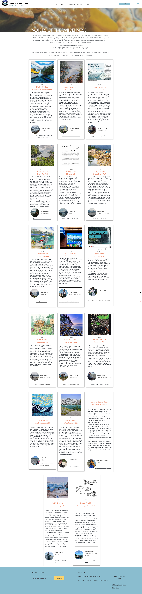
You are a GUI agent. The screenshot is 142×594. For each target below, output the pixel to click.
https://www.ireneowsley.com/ (42, 219)
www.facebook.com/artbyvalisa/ (100, 384)
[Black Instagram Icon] (140, 295)
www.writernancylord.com (70, 218)
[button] (137, 3)
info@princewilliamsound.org (92, 576)
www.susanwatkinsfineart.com (71, 136)
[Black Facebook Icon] (140, 293)
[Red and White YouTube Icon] (140, 301)
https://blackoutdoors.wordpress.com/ (103, 468)
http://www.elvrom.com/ (98, 136)
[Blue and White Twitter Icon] (140, 298)
